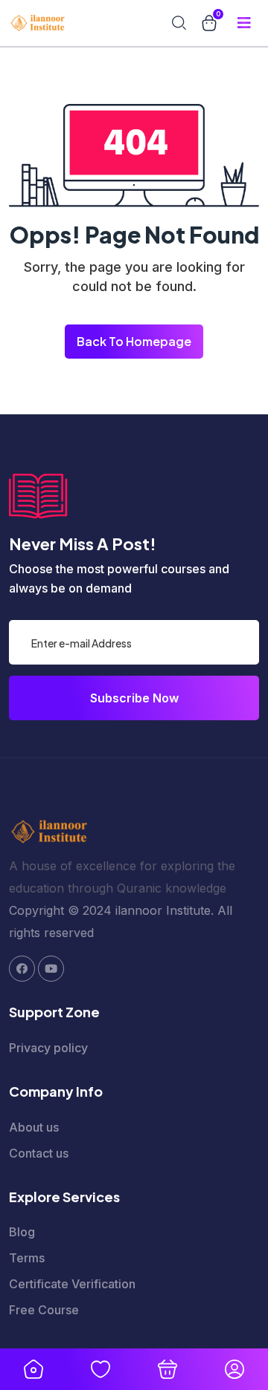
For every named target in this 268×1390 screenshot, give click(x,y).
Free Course (44, 1309)
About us (34, 1127)
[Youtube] (51, 969)
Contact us (38, 1153)
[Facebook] (22, 969)
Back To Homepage (134, 341)
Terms (27, 1257)
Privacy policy (48, 1047)
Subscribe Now (134, 698)
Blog (22, 1231)
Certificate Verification (72, 1283)
